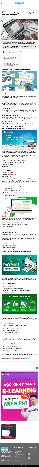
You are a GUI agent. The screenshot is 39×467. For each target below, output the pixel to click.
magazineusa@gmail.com (19, 457)
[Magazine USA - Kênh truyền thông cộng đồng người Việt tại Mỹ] (19, 3)
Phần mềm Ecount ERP (9, 66)
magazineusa (17, 460)
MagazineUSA (15, 46)
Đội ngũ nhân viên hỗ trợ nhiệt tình (10, 57)
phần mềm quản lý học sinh (15, 251)
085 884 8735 (21, 454)
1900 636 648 (9, 170)
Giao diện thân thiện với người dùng (11, 53)
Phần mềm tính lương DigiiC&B (10, 63)
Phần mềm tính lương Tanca (9, 62)
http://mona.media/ (10, 172)
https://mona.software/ (11, 174)
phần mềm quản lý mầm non (15, 350)
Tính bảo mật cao (8, 56)
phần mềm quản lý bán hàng (15, 123)
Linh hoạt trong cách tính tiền (10, 55)
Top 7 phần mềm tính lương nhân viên (9, 58)
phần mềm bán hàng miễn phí (15, 192)
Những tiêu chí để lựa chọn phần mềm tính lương (11, 52)
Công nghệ (4, 11)
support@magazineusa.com (19, 458)
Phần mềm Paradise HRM (9, 65)
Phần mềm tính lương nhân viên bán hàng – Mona (13, 59)
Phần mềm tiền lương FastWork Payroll (11, 64)
